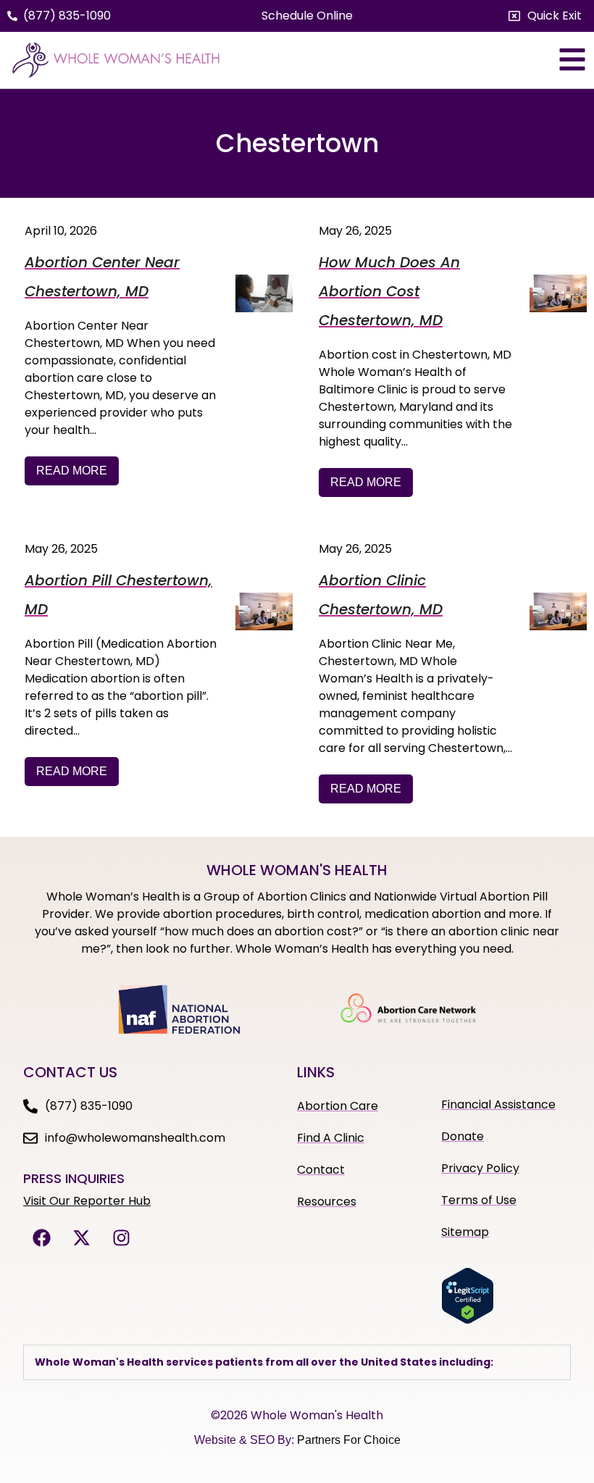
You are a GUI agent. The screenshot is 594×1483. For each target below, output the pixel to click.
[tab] (297, 1362)
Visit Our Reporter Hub (87, 1200)
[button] (545, 16)
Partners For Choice (349, 1440)
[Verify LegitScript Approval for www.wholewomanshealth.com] (467, 1320)
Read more (71, 470)
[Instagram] (121, 1238)
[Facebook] (41, 1238)
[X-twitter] (81, 1238)
